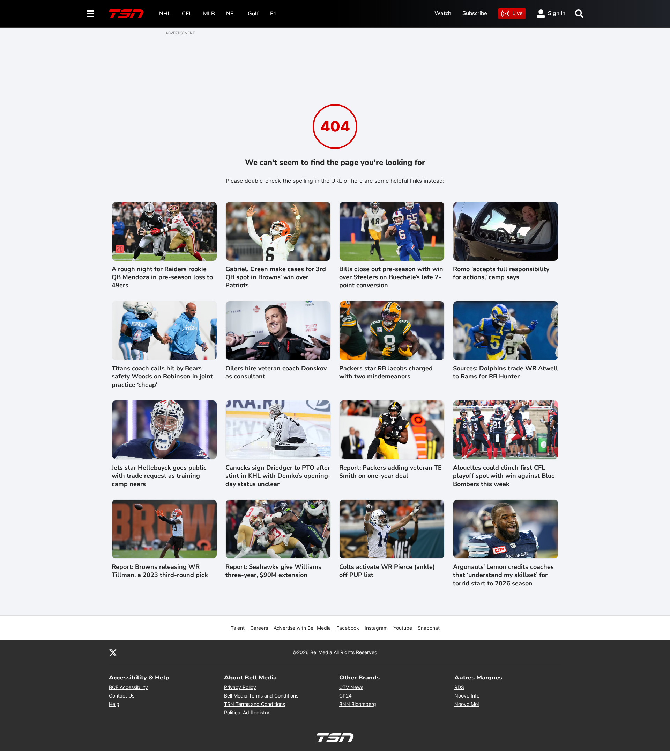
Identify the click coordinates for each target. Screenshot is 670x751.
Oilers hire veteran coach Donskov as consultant (276, 372)
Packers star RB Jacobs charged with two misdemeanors (386, 372)
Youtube (402, 628)
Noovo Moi (466, 704)
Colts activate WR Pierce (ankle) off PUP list (387, 571)
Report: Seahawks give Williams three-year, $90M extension (273, 571)
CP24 (345, 696)
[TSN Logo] (126, 13)
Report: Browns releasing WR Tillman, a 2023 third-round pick (160, 571)
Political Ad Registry (246, 712)
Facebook (347, 628)
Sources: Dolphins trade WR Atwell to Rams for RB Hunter (505, 372)
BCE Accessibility (128, 687)
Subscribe (474, 13)
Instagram (376, 628)
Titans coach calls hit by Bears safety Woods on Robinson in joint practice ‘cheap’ (162, 376)
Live (517, 13)
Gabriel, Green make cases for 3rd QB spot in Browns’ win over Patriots (275, 277)
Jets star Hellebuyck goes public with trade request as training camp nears (159, 476)
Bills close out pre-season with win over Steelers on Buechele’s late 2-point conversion (391, 277)
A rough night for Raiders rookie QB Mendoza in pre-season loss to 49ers (162, 277)
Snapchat (429, 628)
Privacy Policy (240, 687)
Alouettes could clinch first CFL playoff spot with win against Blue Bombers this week (504, 476)
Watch (442, 13)
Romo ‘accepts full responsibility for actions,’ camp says (501, 273)
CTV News (351, 687)
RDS (459, 687)
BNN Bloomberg (357, 704)
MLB (209, 13)
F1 (273, 13)
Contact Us (121, 696)
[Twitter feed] (113, 652)
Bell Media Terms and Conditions (261, 696)
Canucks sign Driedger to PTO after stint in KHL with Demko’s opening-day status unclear (278, 476)
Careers (259, 628)
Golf (253, 13)
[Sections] (91, 14)
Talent (238, 628)
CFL (187, 13)
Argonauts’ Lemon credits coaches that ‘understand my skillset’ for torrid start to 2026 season (503, 575)
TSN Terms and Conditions (254, 704)
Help (114, 704)
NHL (165, 13)
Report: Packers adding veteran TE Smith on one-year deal (390, 472)
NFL (231, 13)
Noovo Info (466, 696)
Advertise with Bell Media (302, 628)
